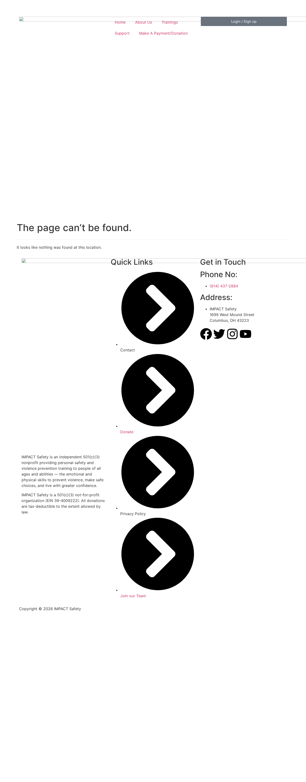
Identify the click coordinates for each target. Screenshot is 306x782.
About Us (143, 22)
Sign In (46, 773)
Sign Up (32, 773)
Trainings (170, 22)
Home (120, 22)
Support (122, 33)
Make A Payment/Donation (163, 33)
